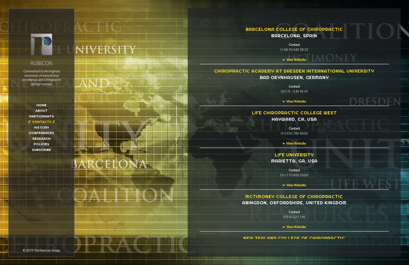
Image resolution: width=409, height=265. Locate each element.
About (41, 110)
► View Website (294, 59)
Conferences (41, 133)
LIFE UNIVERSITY (294, 155)
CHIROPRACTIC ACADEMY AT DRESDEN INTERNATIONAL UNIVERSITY (294, 71)
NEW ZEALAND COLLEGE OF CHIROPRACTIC (294, 238)
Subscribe (41, 150)
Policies (41, 144)
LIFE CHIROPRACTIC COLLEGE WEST (294, 113)
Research (41, 138)
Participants (41, 116)
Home (41, 105)
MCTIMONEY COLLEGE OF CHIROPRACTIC (294, 196)
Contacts (41, 122)
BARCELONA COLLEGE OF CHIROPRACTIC (294, 29)
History (41, 127)
